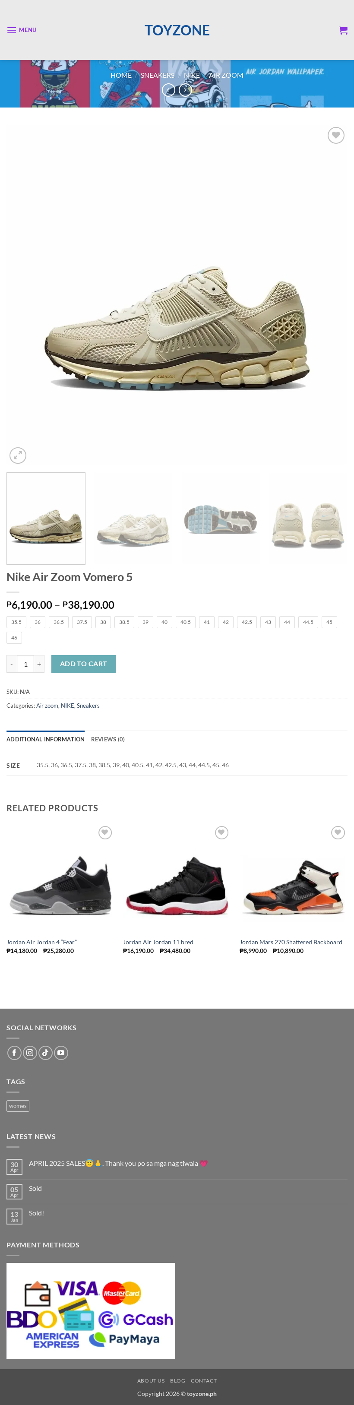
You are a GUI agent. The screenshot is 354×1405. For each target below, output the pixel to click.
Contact (204, 1380)
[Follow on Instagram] (30, 1053)
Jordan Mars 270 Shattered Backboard (291, 942)
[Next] (330, 295)
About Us (151, 1380)
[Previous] (24, 295)
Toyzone (177, 30)
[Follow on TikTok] (45, 1053)
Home (121, 75)
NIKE (192, 75)
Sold (35, 1188)
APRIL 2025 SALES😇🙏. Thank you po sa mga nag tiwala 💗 (118, 1163)
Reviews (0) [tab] (108, 739)
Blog (177, 1380)
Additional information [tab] (45, 739)
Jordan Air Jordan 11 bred (158, 942)
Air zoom (226, 75)
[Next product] (168, 90)
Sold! (36, 1213)
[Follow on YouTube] (61, 1053)
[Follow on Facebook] (14, 1053)
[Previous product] (185, 90)
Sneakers (157, 75)
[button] (21, 30)
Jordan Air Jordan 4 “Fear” (41, 942)
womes (18, 1105)
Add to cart (83, 664)
